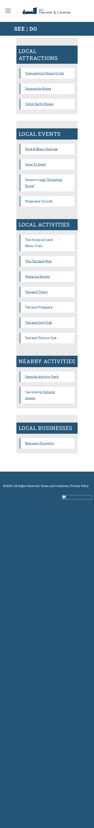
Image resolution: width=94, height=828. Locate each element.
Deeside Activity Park (42, 377)
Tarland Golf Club (38, 322)
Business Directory (39, 443)
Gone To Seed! (35, 164)
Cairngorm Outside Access (40, 395)
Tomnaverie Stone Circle (44, 73)
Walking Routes (37, 276)
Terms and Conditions (54, 486)
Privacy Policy (80, 486)
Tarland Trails (36, 292)
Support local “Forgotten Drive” (44, 183)
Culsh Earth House (39, 104)
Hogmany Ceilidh (39, 201)
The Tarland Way (38, 261)
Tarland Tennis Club (41, 338)
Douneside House (38, 89)
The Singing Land (39, 240)
